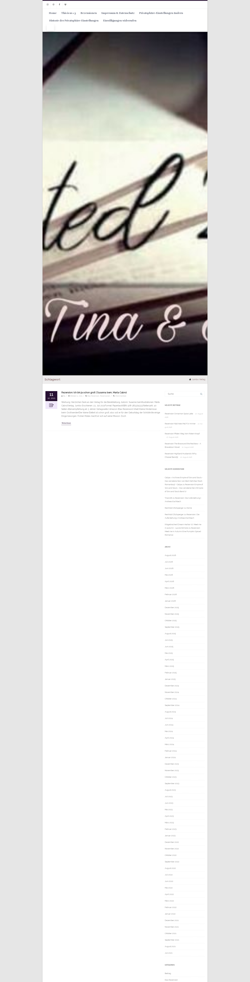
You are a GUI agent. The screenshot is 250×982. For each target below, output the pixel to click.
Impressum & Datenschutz (118, 13)
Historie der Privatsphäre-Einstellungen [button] (74, 20)
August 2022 (170, 868)
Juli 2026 (169, 562)
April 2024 (169, 738)
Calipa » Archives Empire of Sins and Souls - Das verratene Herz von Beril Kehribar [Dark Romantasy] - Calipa (184, 481)
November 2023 (172, 770)
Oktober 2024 (171, 699)
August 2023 (170, 790)
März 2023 (169, 822)
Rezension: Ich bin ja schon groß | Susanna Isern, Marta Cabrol (94, 392)
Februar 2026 (171, 594)
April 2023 (169, 816)
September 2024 (172, 705)
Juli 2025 (169, 640)
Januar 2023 (170, 836)
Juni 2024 (169, 725)
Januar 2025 (170, 679)
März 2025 (169, 666)
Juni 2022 (169, 881)
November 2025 (172, 614)
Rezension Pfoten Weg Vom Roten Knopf (182, 434)
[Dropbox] (65, 4)
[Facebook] (59, 4)
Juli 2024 (169, 718)
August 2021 (170, 946)
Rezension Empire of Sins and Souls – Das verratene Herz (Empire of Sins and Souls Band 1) (184, 488)
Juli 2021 (168, 953)
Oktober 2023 (171, 777)
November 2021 (172, 927)
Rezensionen (89, 13)
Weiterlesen (66, 423)
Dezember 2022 (172, 842)
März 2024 (169, 744)
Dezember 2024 (172, 686)
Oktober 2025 (171, 620)
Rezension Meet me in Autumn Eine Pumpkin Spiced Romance (183, 531)
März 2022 (169, 901)
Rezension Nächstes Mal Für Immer (180, 424)
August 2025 (170, 633)
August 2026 (170, 555)
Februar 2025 (171, 673)
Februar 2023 (171, 829)
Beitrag (168, 973)
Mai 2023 (169, 809)
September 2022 (172, 862)
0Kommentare (120, 396)
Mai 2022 (169, 888)
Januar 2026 (170, 601)
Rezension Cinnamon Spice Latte (179, 414)
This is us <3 (68, 13)
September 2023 (172, 783)
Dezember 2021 (172, 920)
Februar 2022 (171, 907)
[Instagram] (47, 4)
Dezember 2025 (172, 607)
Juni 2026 (169, 568)
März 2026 (169, 588)
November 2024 (172, 692)
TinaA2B (168, 498)
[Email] (53, 4)
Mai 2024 (169, 731)
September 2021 (172, 940)
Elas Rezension (93, 396)
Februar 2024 (171, 751)
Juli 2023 (169, 796)
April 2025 (169, 660)
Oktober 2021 (170, 933)
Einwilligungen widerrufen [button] (119, 20)
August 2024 (170, 712)
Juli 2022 (169, 875)
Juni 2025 (169, 646)
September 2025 (172, 627)
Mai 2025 (169, 653)
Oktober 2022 (171, 855)
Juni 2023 (169, 803)
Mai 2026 (169, 575)
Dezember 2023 (172, 764)
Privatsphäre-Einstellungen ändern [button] (161, 13)
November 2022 (172, 849)
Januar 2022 (170, 914)
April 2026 (169, 581)
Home (53, 13)
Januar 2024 (170, 757)
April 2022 (169, 894)
